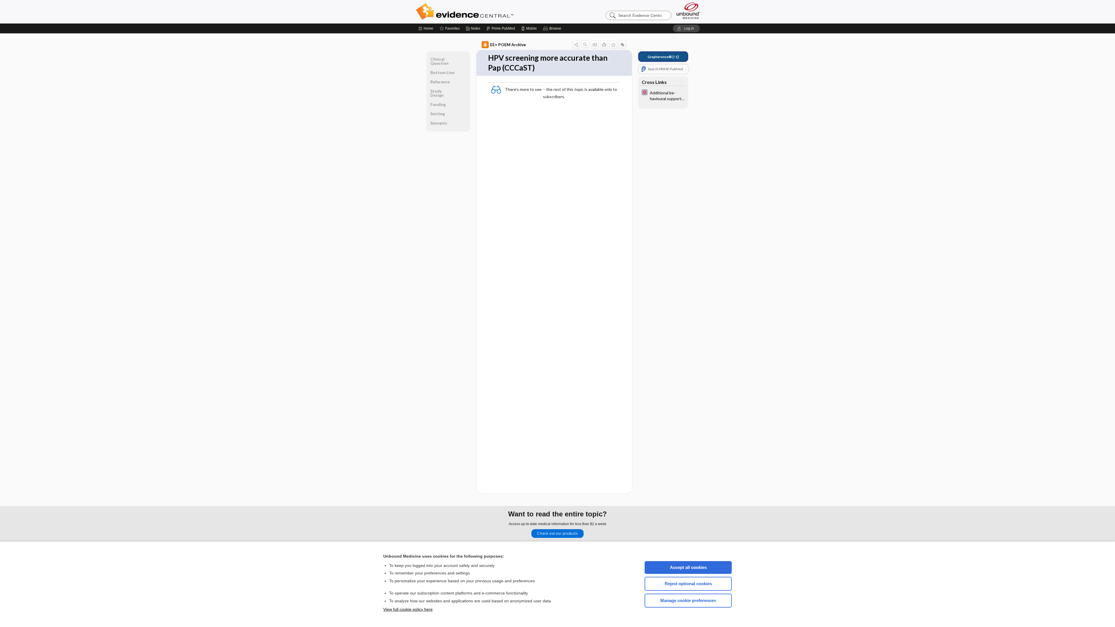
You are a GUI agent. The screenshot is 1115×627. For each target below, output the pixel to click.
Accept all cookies (688, 567)
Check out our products (557, 533)
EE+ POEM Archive (508, 44)
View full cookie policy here (408, 609)
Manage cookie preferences (688, 600)
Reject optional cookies (688, 583)
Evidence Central (487, 11)
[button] (553, 28)
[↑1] (663, 57)
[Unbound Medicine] (688, 10)
